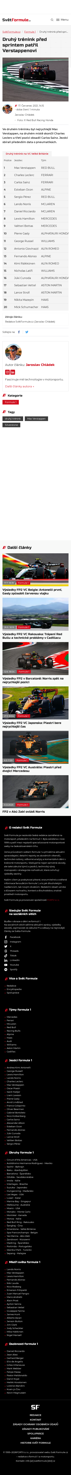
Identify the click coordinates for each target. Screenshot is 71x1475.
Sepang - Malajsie (16, 1253)
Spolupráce (13, 992)
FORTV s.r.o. (53, 900)
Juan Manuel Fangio (18, 1293)
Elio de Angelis (15, 1361)
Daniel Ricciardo (16, 1351)
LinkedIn (15, 960)
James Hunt (13, 1314)
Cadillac (11, 1051)
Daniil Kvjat (13, 1379)
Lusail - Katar (14, 1198)
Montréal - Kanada (17, 1215)
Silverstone (11, 424)
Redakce (11, 985)
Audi (9, 1041)
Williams (11, 1044)
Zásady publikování (35, 1428)
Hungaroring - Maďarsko (20, 1191)
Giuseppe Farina (16, 1311)
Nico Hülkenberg (16, 1116)
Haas (9, 1037)
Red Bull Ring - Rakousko (20, 1222)
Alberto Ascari (14, 1317)
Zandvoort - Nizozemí (18, 1239)
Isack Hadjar (13, 1091)
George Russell (15, 1071)
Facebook (15, 937)
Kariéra (35, 1438)
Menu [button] (65, 19)
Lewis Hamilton (15, 1074)
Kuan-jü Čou (13, 1389)
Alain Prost (12, 1300)
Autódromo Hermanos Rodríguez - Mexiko (29, 1163)
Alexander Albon (16, 1123)
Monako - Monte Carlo (18, 1211)
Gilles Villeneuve (16, 1365)
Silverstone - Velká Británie (21, 1229)
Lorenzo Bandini (16, 1385)
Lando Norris (14, 1078)
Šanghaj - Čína (15, 1225)
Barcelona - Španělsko (19, 1173)
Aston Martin (13, 1048)
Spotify (13, 969)
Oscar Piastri (13, 1088)
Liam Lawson (14, 1095)
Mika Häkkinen (15, 1331)
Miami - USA (13, 1208)
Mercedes (12, 1017)
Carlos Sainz (13, 1119)
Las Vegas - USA (15, 1194)
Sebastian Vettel (15, 1307)
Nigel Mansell (14, 1335)
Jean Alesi (12, 1354)
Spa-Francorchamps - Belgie (22, 1232)
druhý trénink (13, 418)
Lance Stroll (13, 1136)
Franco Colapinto (16, 1105)
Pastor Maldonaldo (17, 1375)
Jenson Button (15, 1321)
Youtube (14, 964)
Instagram (15, 941)
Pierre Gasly (13, 1098)
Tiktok (13, 955)
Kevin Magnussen (16, 1392)
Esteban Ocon (14, 1126)
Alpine (10, 1034)
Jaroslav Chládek (24, 114)
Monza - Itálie (14, 1218)
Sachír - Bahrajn (15, 1166)
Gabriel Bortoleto (16, 1112)
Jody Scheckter (15, 1328)
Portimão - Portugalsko (19, 1246)
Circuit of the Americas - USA (22, 1159)
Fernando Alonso (16, 1130)
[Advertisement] (36, 6)
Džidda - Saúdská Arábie (20, 1177)
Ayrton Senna (14, 1304)
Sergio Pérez (13, 1143)
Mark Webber (14, 1368)
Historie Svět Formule (35, 1442)
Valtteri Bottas (14, 1140)
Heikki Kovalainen (17, 1382)
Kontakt (35, 1419)
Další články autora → (19, 386)
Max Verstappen (36, 418)
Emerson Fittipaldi (17, 1290)
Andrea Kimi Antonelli (19, 1067)
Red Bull (11, 1027)
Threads (14, 951)
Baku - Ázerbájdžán (17, 1170)
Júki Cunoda (13, 1133)
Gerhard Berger (15, 1358)
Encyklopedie (14, 989)
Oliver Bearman (15, 1109)
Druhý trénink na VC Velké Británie (27, 153)
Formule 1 (30, 31)
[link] (52, 20)
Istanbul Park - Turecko (19, 1249)
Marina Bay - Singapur (19, 1201)
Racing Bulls (13, 1030)
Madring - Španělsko (18, 1243)
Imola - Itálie (13, 1180)
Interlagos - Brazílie (17, 1184)
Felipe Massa (14, 1372)
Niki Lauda (13, 1283)
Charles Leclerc (15, 1081)
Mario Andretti (14, 1297)
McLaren (11, 1023)
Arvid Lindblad (15, 1102)
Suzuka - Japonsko (17, 1187)
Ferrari (10, 1020)
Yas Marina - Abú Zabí (18, 1236)
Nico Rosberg (14, 1286)
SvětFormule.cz (11, 31)
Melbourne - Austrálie (18, 1204)
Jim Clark (12, 1324)
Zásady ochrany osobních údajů (35, 1424)
